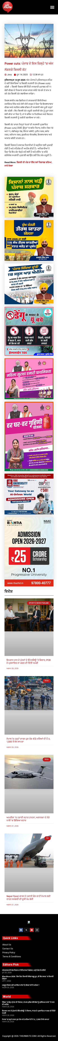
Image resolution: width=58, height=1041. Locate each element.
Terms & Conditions (11, 956)
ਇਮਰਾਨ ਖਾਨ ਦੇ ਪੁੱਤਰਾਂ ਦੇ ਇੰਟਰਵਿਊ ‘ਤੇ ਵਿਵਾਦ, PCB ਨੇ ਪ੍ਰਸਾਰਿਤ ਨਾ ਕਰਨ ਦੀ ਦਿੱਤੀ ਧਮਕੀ (28, 661)
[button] (52, 7)
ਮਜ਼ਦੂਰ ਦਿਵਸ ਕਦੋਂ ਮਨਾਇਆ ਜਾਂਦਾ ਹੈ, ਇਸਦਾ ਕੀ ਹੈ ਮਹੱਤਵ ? (20, 985)
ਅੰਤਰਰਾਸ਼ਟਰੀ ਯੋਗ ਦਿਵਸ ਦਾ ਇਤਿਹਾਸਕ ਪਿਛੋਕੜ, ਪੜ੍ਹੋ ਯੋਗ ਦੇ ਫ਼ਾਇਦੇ (24, 970)
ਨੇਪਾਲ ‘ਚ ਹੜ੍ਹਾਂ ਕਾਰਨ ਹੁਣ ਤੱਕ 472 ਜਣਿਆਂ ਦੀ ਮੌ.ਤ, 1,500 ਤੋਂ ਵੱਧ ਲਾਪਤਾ (25, 1019)
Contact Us (7, 948)
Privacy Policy (8, 952)
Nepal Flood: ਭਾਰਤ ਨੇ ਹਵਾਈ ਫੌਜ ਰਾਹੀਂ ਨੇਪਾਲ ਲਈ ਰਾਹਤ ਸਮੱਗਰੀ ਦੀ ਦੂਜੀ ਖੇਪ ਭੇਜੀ (28, 898)
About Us (6, 944)
